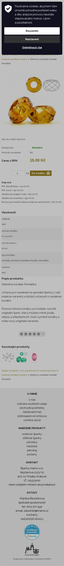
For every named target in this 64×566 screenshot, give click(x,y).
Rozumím (32, 30)
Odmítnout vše (32, 47)
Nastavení (32, 39)
